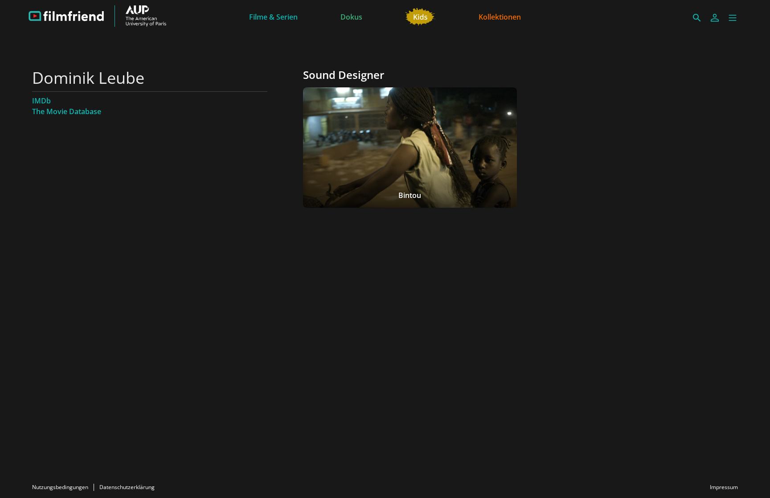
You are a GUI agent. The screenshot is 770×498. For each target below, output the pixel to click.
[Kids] (420, 16)
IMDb (41, 101)
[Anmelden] (715, 18)
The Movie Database (66, 111)
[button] (732, 18)
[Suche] (697, 18)
